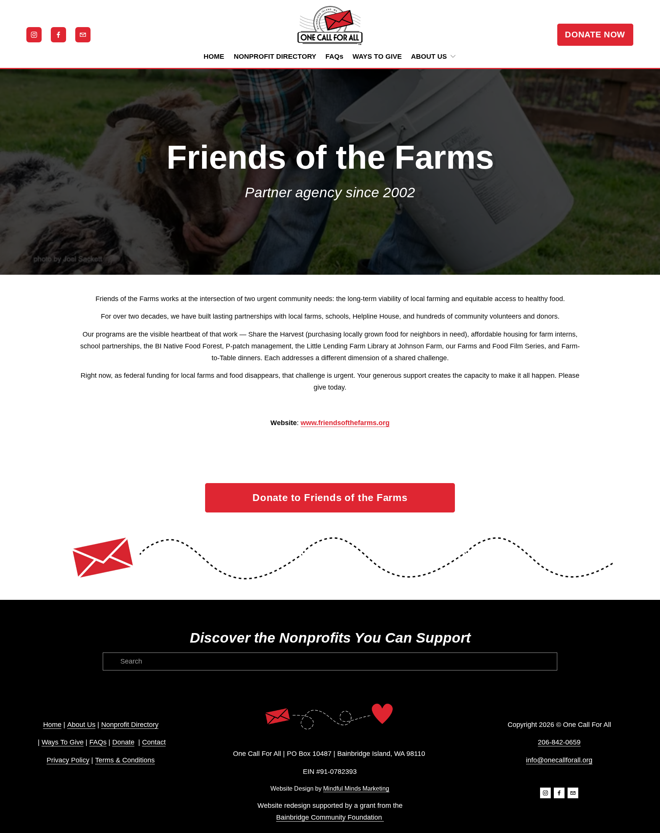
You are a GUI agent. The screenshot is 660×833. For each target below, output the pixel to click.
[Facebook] (58, 34)
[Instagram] (34, 34)
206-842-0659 (559, 742)
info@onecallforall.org (559, 760)
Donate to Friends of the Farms (330, 497)
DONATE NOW (595, 34)
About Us (81, 724)
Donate (123, 742)
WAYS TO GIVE (377, 56)
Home (52, 724)
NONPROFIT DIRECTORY (275, 56)
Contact (154, 742)
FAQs (334, 56)
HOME (214, 56)
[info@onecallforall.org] (83, 34)
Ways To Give (63, 742)
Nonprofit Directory (130, 724)
